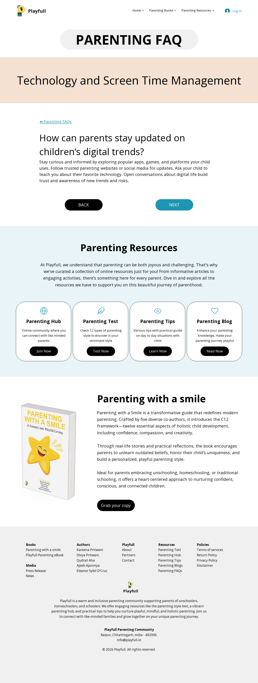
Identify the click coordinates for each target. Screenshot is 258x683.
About (127, 550)
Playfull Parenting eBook (44, 555)
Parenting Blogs (170, 565)
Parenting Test (169, 550)
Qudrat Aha (86, 560)
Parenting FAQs (170, 571)
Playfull (37, 11)
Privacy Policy (207, 560)
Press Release (36, 571)
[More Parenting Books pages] (175, 10)
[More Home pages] (143, 10)
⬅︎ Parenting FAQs (56, 121)
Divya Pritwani (88, 555)
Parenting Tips (169, 560)
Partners (128, 555)
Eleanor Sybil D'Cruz (92, 571)
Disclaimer (205, 565)
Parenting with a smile (43, 550)
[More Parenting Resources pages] (213, 10)
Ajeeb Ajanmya (88, 565)
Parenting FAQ (129, 39)
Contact (128, 560)
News (30, 576)
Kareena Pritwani (90, 550)
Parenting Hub (169, 555)
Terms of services (210, 550)
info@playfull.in (129, 640)
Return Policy (207, 555)
